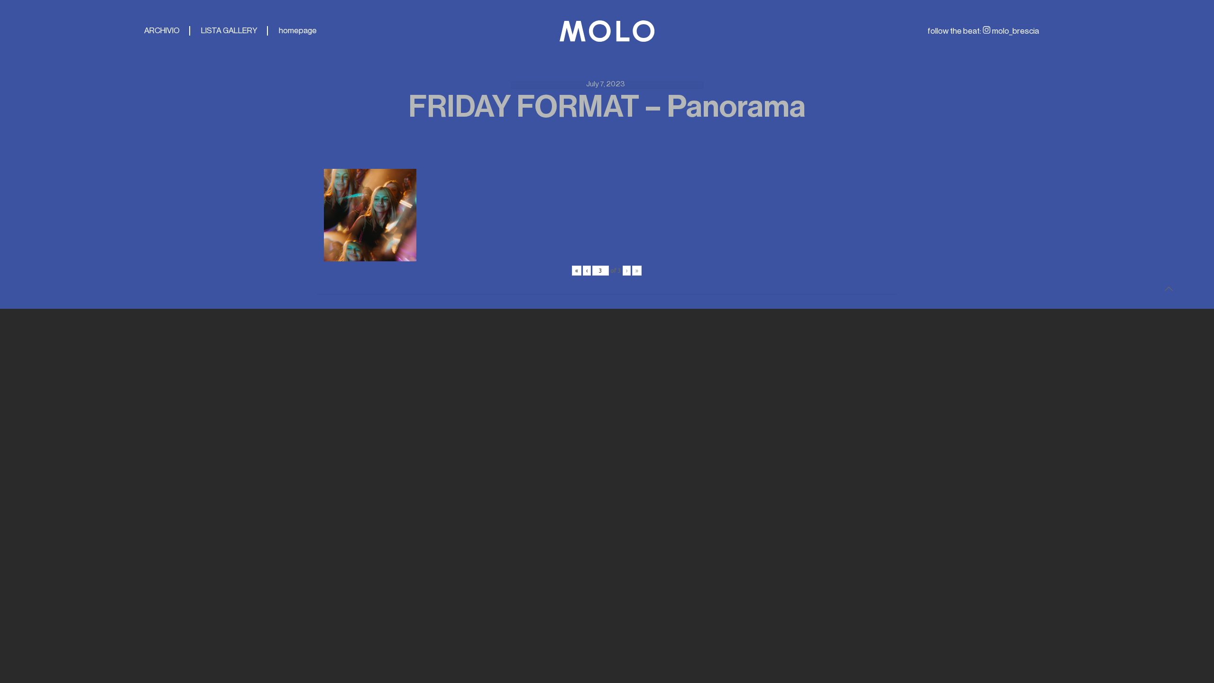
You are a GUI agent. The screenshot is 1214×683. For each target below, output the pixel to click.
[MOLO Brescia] (607, 31)
